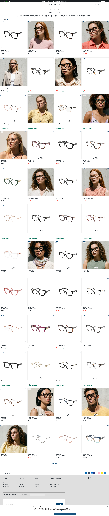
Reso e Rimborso (53, 486)
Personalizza (37, 484)
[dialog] (54, 510)
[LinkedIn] (9, 473)
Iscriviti (59, 504)
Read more (63, 510)
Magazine (5, 482)
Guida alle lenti (37, 488)
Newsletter (52, 488)
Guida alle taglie (37, 486)
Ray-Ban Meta (21, 482)
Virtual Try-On (37, 481)
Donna (50, 12)
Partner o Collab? (6, 486)
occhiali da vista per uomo (40, 16)
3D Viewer (36, 482)
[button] (12, 121)
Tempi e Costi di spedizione (54, 484)
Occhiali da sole (7, 4)
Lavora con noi (5, 484)
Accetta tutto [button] (65, 514)
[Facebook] (3, 473)
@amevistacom (93, 477)
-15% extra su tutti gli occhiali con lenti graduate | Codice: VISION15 (54, 1)
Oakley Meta (21, 484)
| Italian (7, 1)
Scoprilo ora (37, 494)
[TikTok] (7, 473)
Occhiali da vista (15, 4)
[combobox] (107, 506)
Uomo (58, 12)
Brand (20, 481)
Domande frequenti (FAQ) (54, 481)
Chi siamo (5, 481)
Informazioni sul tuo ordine (54, 482)
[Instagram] (5, 473)
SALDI (20, 4)
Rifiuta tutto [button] (43, 514)
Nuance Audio (21, 486)
